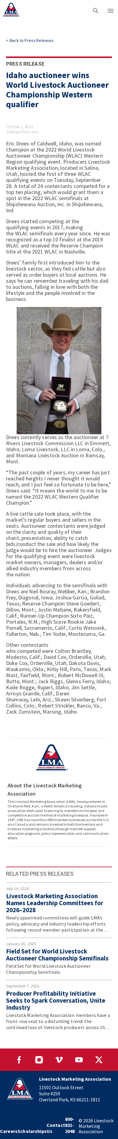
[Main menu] (110, 10)
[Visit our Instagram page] (39, 1059)
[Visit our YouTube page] (79, 1059)
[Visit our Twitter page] (99, 1059)
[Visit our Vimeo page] (59, 1059)
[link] (30, 40)
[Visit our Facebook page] (19, 1059)
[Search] (95, 10)
